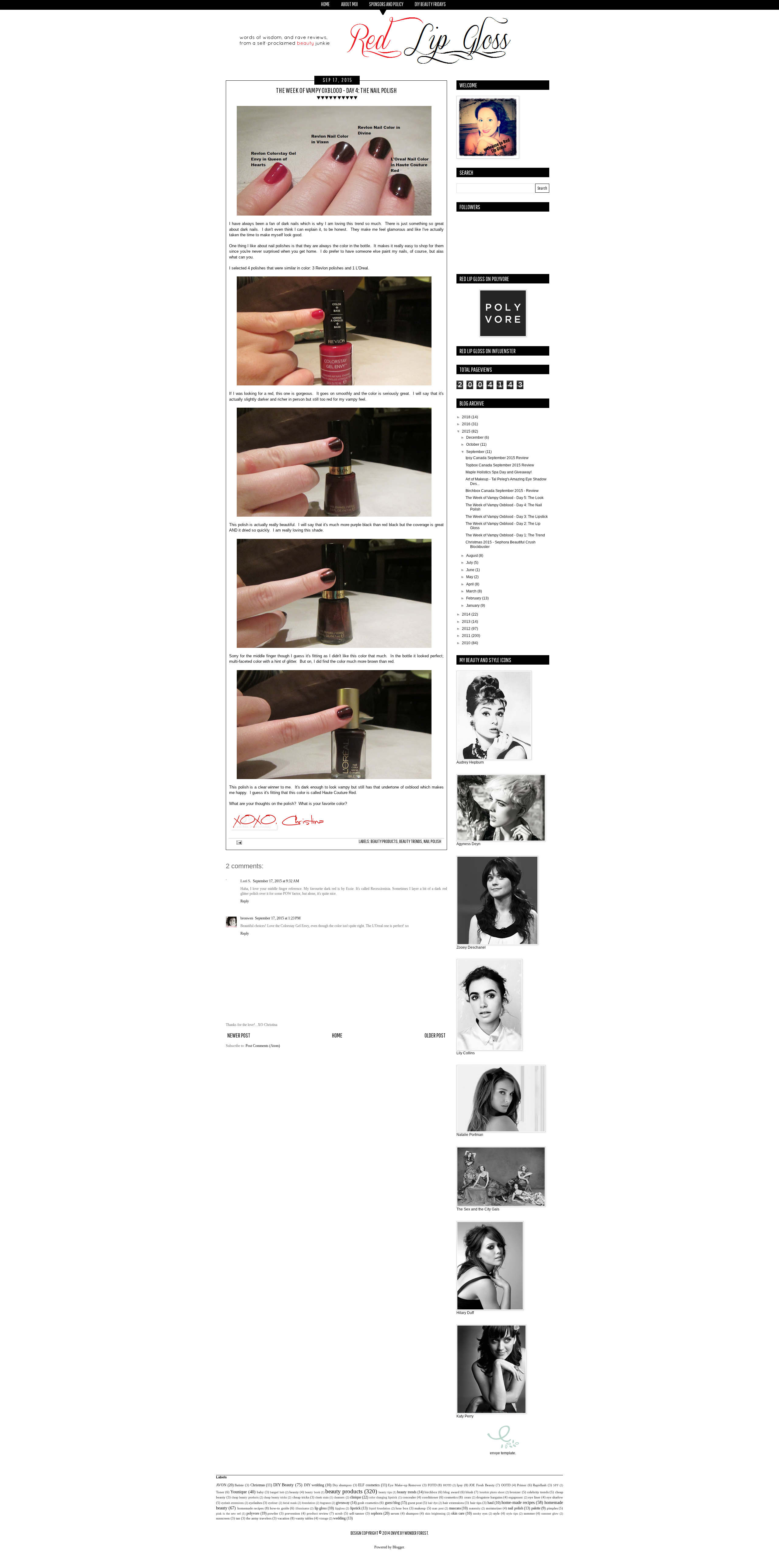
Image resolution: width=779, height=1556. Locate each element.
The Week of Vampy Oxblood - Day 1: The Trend (505, 535)
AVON (221, 1485)
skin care (457, 1513)
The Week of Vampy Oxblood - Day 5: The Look (504, 498)
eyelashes (255, 1503)
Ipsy (460, 1485)
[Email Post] (238, 842)
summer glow (549, 1513)
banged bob (277, 1492)
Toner (220, 1492)
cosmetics (451, 1497)
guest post (415, 1503)
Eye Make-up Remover (404, 1485)
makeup (420, 1508)
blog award (451, 1492)
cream (467, 1497)
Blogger (398, 1547)
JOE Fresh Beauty (481, 1485)
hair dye (433, 1503)
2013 (466, 622)
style (496, 1513)
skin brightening (435, 1513)
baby (260, 1492)
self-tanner (356, 1513)
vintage (323, 1518)
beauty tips (385, 1492)
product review (317, 1513)
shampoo (412, 1513)
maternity (474, 1508)
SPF (556, 1485)
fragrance (325, 1503)
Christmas (257, 1485)
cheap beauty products (245, 1497)
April (470, 584)
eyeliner (273, 1503)
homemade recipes (250, 1508)
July (470, 562)
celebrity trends (538, 1492)
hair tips (475, 1503)
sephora (376, 1513)
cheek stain (322, 1497)
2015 (466, 431)
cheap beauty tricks (275, 1497)
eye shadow (555, 1497)
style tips (512, 1513)
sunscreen (223, 1518)
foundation (308, 1503)
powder (272, 1513)
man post (437, 1508)
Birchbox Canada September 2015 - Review (502, 491)
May (470, 577)
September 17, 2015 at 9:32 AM (276, 881)
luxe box (402, 1508)
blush (469, 1492)
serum (395, 1513)
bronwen (246, 918)
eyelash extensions (232, 1503)
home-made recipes (518, 1502)
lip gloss (321, 1508)
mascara (455, 1508)
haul (490, 1503)
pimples (552, 1508)
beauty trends (410, 841)
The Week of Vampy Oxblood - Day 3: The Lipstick (507, 517)
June (470, 570)
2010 (466, 643)
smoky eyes (480, 1513)
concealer (409, 1497)
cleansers (339, 1497)
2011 (466, 636)
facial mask (290, 1503)
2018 (466, 417)
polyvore (252, 1513)
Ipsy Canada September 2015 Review (497, 458)
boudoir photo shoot (492, 1492)
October (473, 444)
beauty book (312, 1492)
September (475, 452)
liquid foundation (379, 1508)
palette (535, 1508)
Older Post (434, 1035)
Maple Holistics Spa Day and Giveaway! (499, 472)
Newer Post (238, 1035)
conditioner (430, 1497)
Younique (238, 1491)
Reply (244, 901)
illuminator (302, 1508)
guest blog (392, 1503)
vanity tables (304, 1518)
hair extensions (453, 1503)
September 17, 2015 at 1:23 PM (278, 918)
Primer (521, 1485)
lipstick (355, 1508)
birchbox (430, 1492)
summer (529, 1513)
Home (337, 1035)
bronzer (515, 1492)
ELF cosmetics (369, 1485)
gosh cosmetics (368, 1503)
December (475, 437)
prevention (292, 1513)
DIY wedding (314, 1485)
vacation (283, 1518)
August (472, 555)
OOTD (506, 1485)
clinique (355, 1497)
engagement (515, 1497)
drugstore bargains (489, 1497)
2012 (466, 629)
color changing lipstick (383, 1497)
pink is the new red (228, 1513)
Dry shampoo (342, 1485)
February (474, 598)
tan (238, 1518)
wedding (339, 1518)
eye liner (534, 1497)
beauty (294, 1492)
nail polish (432, 841)
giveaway (343, 1503)
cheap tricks (300, 1497)
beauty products (384, 841)
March (471, 591)
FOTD (432, 1485)
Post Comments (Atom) (263, 1046)
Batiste (239, 1485)
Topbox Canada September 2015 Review (500, 465)
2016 (466, 424)
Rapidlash (540, 1485)
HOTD (447, 1485)
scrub (339, 1513)
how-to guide (279, 1508)
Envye (395, 1533)
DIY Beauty (283, 1484)
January (473, 605)
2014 (466, 614)
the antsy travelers (258, 1518)
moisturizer (494, 1508)
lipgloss (340, 1508)
